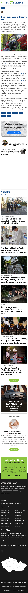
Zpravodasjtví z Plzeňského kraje (8, 194)
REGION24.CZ (17, 526)
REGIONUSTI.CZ (4, 520)
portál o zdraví (10, 545)
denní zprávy (5, 488)
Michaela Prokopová (8, 11)
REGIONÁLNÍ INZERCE (14, 475)
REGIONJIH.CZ (4, 515)
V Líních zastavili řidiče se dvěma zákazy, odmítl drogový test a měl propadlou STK (10, 153)
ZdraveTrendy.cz (23, 545)
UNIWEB (10, 537)
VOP (25, 582)
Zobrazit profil (14, 449)
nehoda (3, 113)
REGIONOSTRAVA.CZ (19, 523)
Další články (13, 380)
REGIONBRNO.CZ (18, 515)
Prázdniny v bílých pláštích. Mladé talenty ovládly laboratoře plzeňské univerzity (13, 250)
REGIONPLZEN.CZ (5, 510)
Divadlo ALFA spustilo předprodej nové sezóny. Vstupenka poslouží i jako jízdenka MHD (11, 371)
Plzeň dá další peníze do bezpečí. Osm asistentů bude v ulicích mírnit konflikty (13, 221)
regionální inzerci (20, 491)
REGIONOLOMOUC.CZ (19, 520)
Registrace (11, 503)
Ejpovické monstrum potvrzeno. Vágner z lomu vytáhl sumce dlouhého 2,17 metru (13, 310)
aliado (9, 116)
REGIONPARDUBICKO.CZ (20, 510)
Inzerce (2, 503)
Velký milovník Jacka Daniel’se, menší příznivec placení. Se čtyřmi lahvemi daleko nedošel (18, 144)
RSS (20, 503)
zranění (3, 116)
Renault (6, 63)
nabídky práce (15, 490)
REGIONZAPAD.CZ (5, 512)
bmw (21, 113)
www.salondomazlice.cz (15, 433)
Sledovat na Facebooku (14, 132)
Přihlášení (6, 503)
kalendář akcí (9, 490)
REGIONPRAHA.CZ (5, 518)
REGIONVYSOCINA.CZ (19, 512)
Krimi (3, 7)
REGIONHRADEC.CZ (5, 526)
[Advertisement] (14, 173)
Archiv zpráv (16, 503)
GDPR (23, 582)
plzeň (9, 113)
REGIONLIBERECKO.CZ (6, 523)
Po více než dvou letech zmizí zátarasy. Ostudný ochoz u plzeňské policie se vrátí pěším (13, 279)
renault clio (15, 113)
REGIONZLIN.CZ (18, 518)
